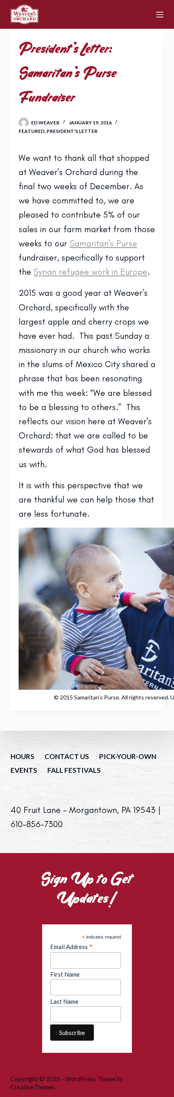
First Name (65, 974)
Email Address (71, 946)
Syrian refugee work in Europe (90, 272)
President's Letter (72, 131)
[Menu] (159, 14)
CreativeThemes (33, 1087)
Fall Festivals (74, 770)
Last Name (64, 1001)
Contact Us (67, 756)
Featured (32, 131)
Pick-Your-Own (127, 756)
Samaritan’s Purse (103, 243)
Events (24, 770)
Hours (22, 756)
